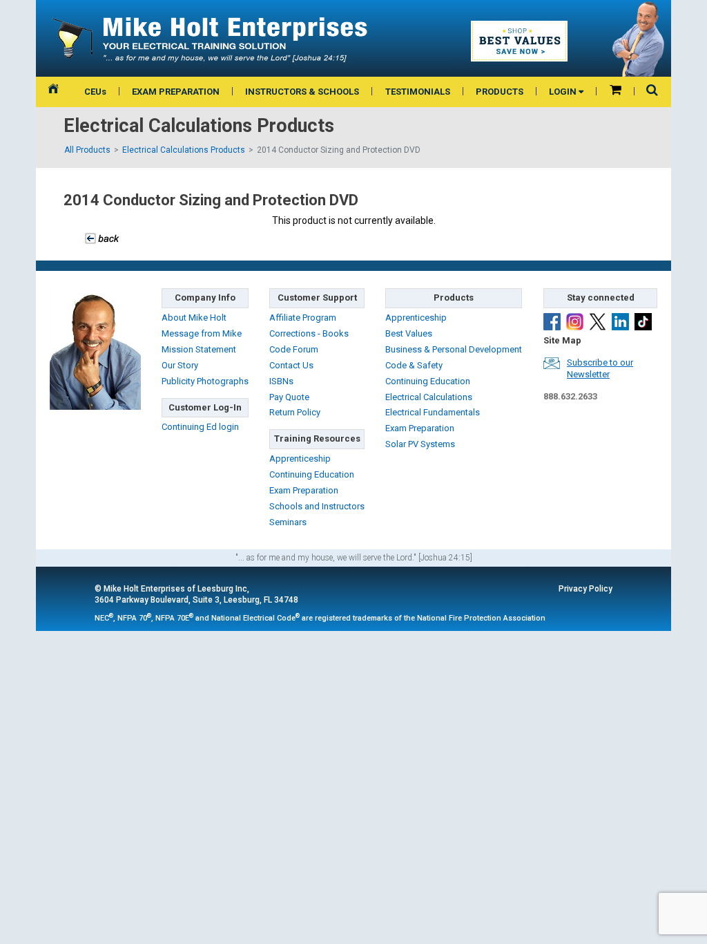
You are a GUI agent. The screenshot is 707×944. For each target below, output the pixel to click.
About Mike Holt (194, 317)
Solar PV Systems (420, 444)
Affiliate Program (302, 317)
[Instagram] (574, 321)
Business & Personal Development (453, 349)
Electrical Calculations (428, 397)
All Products (87, 150)
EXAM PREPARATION (176, 91)
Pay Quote (289, 397)
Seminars (288, 522)
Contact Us (291, 365)
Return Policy (294, 412)
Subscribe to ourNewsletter (600, 368)
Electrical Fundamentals (432, 412)
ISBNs (281, 381)
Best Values (408, 333)
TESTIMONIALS (417, 91)
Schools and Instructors (317, 506)
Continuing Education (311, 474)
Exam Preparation (303, 490)
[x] (597, 321)
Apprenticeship (300, 458)
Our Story (180, 365)
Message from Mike (202, 333)
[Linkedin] (620, 321)
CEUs (95, 91)
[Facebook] (552, 321)
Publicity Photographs (205, 381)
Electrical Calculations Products (183, 150)
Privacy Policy (585, 589)
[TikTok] (643, 321)
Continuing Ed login (200, 427)
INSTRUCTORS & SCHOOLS (302, 91)
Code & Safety (414, 365)
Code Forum (293, 349)
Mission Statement (199, 349)
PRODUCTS (499, 91)
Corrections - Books (309, 333)
